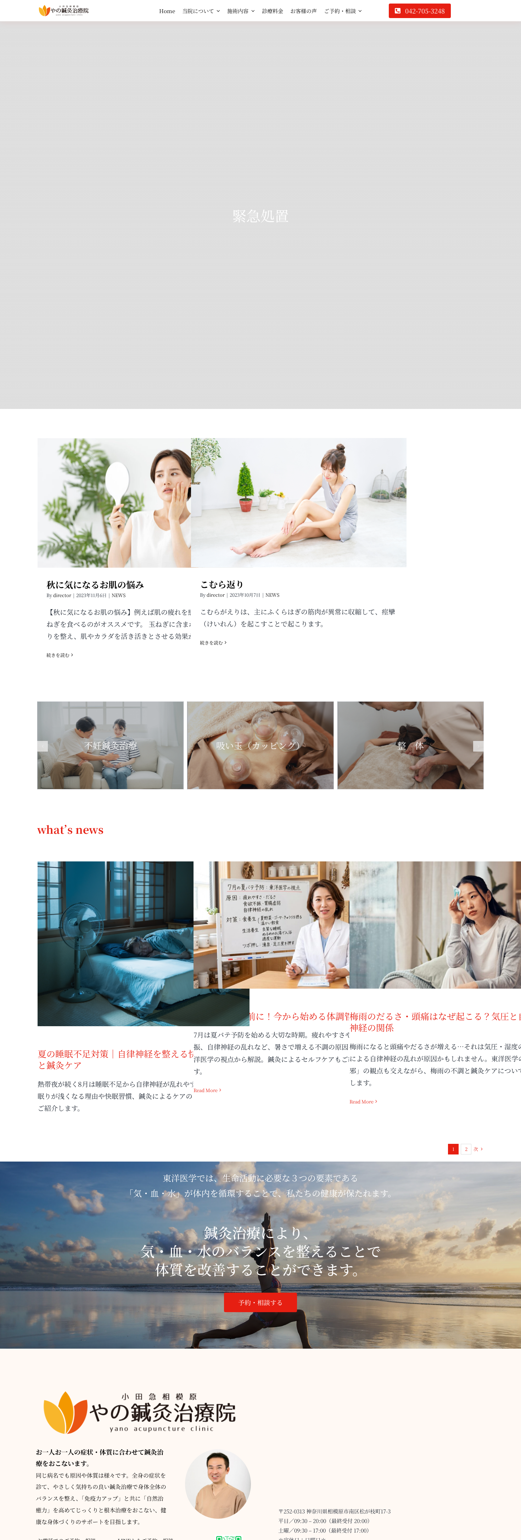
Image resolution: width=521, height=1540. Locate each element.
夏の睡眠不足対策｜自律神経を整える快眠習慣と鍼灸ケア (144, 932)
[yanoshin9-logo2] (63, 8)
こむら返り (299, 496)
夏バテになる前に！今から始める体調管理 (300, 919)
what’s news (70, 829)
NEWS (118, 595)
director (62, 595)
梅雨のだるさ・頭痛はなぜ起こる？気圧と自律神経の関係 (456, 914)
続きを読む (57, 655)
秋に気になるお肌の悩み (145, 497)
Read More (206, 1090)
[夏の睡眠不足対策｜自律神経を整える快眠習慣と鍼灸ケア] (144, 943)
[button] (42, 746)
